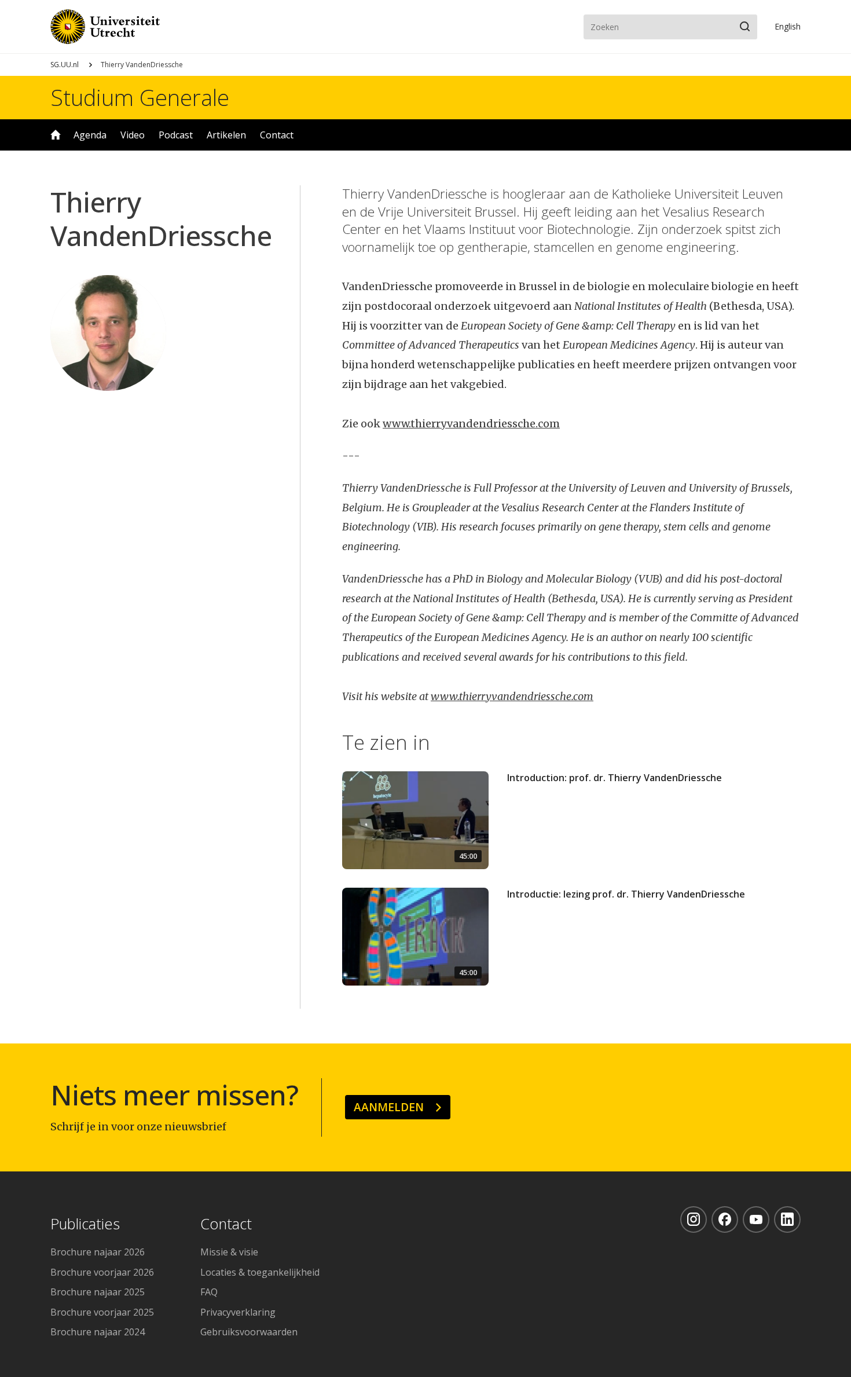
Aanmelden (389, 1107)
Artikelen (226, 135)
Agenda (90, 135)
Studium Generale (139, 97)
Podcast (176, 135)
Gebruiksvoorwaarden (249, 1331)
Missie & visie (229, 1252)
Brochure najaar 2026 (97, 1252)
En (788, 26)
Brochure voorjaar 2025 (102, 1312)
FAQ (209, 1292)
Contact (277, 135)
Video (132, 135)
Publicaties (85, 1224)
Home (56, 135)
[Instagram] (693, 1219)
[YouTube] (756, 1219)
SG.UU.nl (64, 64)
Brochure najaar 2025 (97, 1292)
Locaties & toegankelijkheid (260, 1272)
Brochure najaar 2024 (97, 1331)
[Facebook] (724, 1219)
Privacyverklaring (238, 1312)
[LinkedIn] (787, 1219)
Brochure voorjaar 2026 (102, 1272)
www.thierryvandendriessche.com (471, 423)
